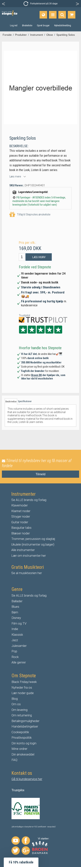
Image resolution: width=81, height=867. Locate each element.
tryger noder (21, 516)
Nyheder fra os (21, 687)
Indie (14, 629)
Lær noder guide (22, 693)
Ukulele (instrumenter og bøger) (32, 544)
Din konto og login (23, 743)
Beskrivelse (10, 401)
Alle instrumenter (23, 550)
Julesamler (19, 646)
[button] (21, 862)
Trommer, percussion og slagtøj (33, 539)
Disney (16, 618)
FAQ (14, 760)
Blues (15, 606)
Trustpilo (17, 790)
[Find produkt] (62, 15)
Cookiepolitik (20, 732)
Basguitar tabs (21, 527)
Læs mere (15, 176)
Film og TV (19, 623)
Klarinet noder (20, 511)
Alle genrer (18, 662)
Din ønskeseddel (22, 754)
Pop (14, 651)
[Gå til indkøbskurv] (71, 15)
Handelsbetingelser (24, 726)
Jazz (14, 640)
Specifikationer (25, 401)
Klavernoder (19, 505)
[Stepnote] (10, 13)
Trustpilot (24, 315)
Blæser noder (20, 533)
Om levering (19, 710)
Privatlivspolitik (21, 737)
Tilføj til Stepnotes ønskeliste (33, 214)
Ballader (16, 601)
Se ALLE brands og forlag (28, 500)
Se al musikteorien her (26, 573)
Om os (16, 704)
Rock (15, 657)
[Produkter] (53, 15)
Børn (14, 612)
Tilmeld (40, 474)
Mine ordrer (19, 749)
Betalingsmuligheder (25, 721)
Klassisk (17, 634)
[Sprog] (43, 15)
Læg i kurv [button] (38, 257)
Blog (14, 699)
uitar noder (20, 522)
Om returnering (21, 715)
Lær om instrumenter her (28, 555)
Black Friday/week (24, 682)
